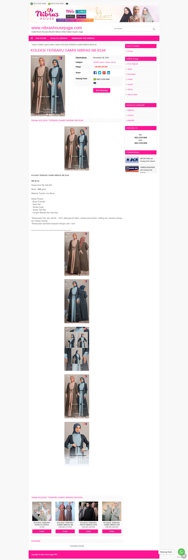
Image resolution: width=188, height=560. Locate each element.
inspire (130, 84)
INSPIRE (131, 120)
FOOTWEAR (133, 64)
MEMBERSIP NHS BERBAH (83, 38)
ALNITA (131, 115)
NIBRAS (131, 110)
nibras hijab (132, 94)
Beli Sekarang (101, 90)
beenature (132, 74)
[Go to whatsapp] (181, 551)
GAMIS (40, 45)
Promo (130, 51)
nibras (57, 45)
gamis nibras (49, 45)
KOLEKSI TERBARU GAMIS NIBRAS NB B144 (68, 50)
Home (34, 45)
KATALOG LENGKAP (59, 38)
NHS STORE (41, 38)
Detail (41, 531)
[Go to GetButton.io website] (181, 557)
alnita (130, 69)
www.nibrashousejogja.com (56, 27)
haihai (130, 79)
